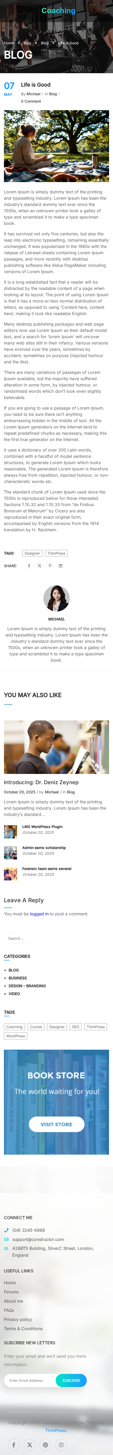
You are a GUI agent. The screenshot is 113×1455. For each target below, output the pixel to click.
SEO (75, 1026)
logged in (39, 913)
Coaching (14, 1026)
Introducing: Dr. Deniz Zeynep (41, 782)
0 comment (31, 101)
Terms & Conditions (23, 1328)
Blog (27, 43)
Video (14, 993)
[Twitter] (40, 566)
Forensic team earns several (46, 868)
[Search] (102, 938)
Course (36, 1026)
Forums (11, 1291)
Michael (33, 94)
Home (9, 43)
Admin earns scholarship (44, 847)
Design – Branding (27, 986)
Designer (32, 553)
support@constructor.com (38, 1239)
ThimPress (56, 553)
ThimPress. (56, 1430)
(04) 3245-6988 (28, 1230)
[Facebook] (29, 566)
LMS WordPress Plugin (42, 826)
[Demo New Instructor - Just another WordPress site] (58, 11)
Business (18, 978)
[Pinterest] (50, 566)
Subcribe (71, 1380)
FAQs (9, 1310)
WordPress (15, 1036)
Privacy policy (18, 1319)
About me (13, 1301)
